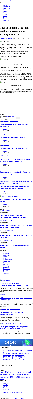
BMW (6, 372)
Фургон (5, 270)
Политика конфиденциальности (12, 392)
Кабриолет (6, 253)
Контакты (6, 388)
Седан (5, 262)
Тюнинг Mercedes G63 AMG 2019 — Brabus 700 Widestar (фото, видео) (16, 226)
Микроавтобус (7, 259)
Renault (12, 374)
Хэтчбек (5, 272)
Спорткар (6, 266)
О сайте (5, 385)
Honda (19, 372)
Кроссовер (6, 256)
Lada (30, 372)
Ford (16, 372)
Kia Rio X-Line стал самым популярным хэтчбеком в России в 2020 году (15, 160)
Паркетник (6, 261)
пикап (24, 377)
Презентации (7, 20)
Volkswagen (25, 374)
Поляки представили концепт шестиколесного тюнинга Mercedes (13, 216)
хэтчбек (2, 379)
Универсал (6, 269)
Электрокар (6, 273)
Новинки (6, 9)
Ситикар (5, 264)
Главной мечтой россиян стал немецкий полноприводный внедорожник (14, 187)
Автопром (6, 5)
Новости (5, 11)
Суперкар (6, 267)
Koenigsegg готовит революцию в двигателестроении (12, 313)
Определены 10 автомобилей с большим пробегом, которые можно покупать (15, 173)
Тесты (5, 14)
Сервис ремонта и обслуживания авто (14, 356)
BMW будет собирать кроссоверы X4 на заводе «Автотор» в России (14, 327)
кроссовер (15, 376)
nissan (8, 374)
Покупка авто (7, 8)
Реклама (5, 386)
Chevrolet (11, 372)
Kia (26, 372)
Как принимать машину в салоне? (12, 137)
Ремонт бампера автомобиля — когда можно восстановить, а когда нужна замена (16, 354)
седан (28, 377)
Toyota (12, 116)
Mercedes (3, 374)
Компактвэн (6, 255)
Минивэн (6, 258)
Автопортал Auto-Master (17, 398)
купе (22, 377)
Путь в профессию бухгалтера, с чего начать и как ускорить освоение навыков (17, 351)
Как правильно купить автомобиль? (13, 148)
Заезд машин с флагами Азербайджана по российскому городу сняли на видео (15, 358)
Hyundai (23, 372)
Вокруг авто (6, 6)
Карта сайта (6, 389)
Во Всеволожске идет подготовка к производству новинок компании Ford (14, 284)
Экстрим (5, 19)
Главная (5, 383)
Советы (5, 17)
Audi (2, 372)
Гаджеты (5, 13)
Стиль (5, 16)
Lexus (7, 116)
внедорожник (4, 377)
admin (5, 129)
